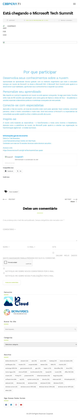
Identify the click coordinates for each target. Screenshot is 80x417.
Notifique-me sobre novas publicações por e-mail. (29, 276)
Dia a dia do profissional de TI (35, 20)
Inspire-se (9, 119)
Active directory (11, 361)
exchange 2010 (11, 368)
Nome (6, 247)
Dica (46, 20)
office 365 (69, 372)
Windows (21, 383)
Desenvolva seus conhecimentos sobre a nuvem (35, 78)
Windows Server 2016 (47, 386)
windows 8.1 (45, 383)
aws (34, 361)
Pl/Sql (18, 375)
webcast (9, 383)
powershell (29, 375)
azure (43, 361)
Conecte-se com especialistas (23, 105)
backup (53, 361)
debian (44, 364)
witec (8, 390)
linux (69, 368)
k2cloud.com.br (10, 163)
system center (33, 379)
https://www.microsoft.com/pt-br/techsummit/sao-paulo (23, 150)
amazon (24, 361)
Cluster (22, 364)
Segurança (58, 375)
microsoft (23, 372)
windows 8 (32, 383)
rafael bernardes (43, 375)
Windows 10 (58, 383)
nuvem (58, 372)
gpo (37, 368)
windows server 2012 (28, 386)
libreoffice (58, 368)
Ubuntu (45, 379)
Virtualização (69, 379)
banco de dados (66, 361)
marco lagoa (10, 372)
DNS (53, 364)
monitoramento (36, 372)
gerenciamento (26, 368)
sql (22, 379)
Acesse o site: (8, 148)
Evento (62, 364)
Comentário (9, 229)
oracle (8, 375)
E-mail (31, 247)
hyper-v (47, 368)
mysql (48, 372)
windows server (11, 386)
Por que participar (40, 72)
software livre (10, 379)
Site (54, 247)
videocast (57, 379)
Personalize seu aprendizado (22, 91)
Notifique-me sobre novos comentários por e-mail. (29, 271)
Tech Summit (13, 192)
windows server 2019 (65, 386)
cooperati (33, 364)
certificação (10, 364)
